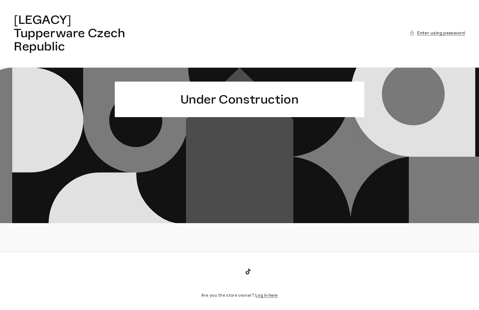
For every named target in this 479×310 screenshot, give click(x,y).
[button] (437, 32)
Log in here (266, 295)
